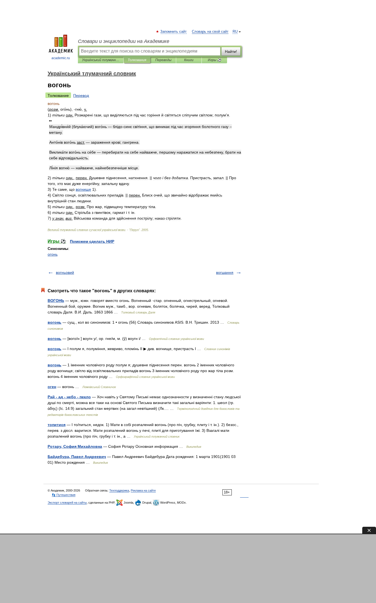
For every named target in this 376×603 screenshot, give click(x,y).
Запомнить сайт (174, 32)
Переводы (163, 60)
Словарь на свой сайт (210, 32)
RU (235, 32)
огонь (53, 254)
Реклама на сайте (143, 490)
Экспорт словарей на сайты (67, 502)
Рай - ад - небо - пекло (69, 397)
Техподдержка (119, 490)
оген (52, 386)
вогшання (224, 272)
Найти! (231, 51)
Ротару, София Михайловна (75, 446)
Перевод (81, 95)
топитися (57, 424)
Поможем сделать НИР (92, 241)
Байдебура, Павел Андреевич (77, 456)
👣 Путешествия (63, 494)
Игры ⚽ (214, 60)
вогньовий (65, 272)
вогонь (54, 322)
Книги (189, 60)
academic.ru (60, 58)
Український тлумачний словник (100, 60)
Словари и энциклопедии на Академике (123, 41)
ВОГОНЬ (56, 300)
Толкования (137, 60)
